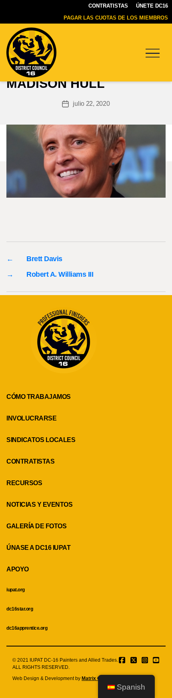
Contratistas (108, 6)
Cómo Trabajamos (38, 396)
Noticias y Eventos (39, 504)
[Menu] (152, 53)
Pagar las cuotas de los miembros (116, 18)
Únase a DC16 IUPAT (38, 547)
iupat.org (15, 590)
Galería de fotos (36, 526)
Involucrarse (31, 418)
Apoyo (17, 569)
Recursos (24, 483)
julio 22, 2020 (91, 103)
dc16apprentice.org (26, 628)
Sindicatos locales (40, 439)
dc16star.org (19, 609)
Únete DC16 (152, 6)
